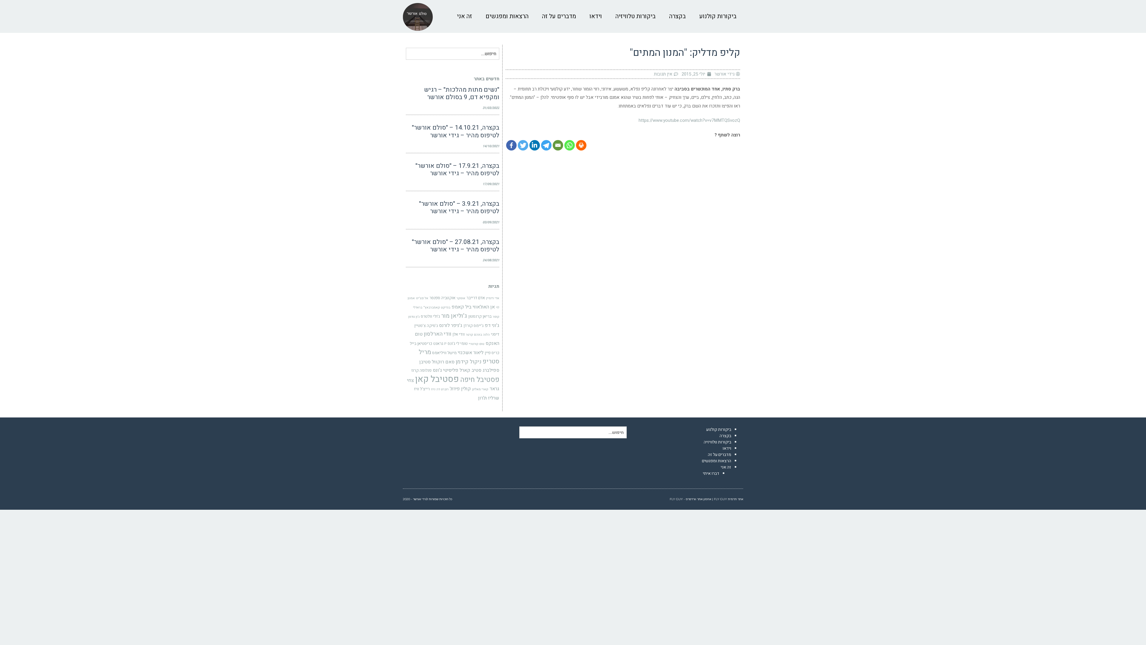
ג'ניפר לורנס (450, 325)
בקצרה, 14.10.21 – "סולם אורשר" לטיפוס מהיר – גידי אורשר (455, 131)
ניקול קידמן (468, 362)
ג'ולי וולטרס (430, 317)
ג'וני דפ (492, 325)
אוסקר (461, 298)
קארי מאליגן (480, 389)
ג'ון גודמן (414, 316)
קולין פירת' (460, 388)
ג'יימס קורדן (473, 326)
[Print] (581, 145)
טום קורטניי (476, 344)
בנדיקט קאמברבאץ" (436, 307)
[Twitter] (523, 145)
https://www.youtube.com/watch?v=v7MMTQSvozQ (689, 120)
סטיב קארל (470, 370)
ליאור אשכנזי (470, 352)
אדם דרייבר (475, 298)
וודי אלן (458, 334)
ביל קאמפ (462, 307)
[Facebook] (511, 145)
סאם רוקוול (443, 362)
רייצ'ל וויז (422, 389)
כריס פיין (492, 353)
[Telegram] (546, 145)
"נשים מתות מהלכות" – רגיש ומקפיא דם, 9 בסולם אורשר (461, 93)
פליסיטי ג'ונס (445, 370)
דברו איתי (711, 473)
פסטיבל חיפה (479, 379)
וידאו (727, 448)
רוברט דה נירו (440, 389)
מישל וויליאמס (444, 353)
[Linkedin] (534, 145)
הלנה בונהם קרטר (478, 334)
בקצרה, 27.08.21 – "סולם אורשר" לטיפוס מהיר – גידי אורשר (455, 245)
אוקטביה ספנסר (442, 298)
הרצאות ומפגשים (716, 461)
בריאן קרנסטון (480, 317)
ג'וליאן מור (454, 316)
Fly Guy (720, 499)
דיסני (495, 334)
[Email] (558, 145)
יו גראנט (439, 344)
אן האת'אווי (484, 307)
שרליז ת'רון (488, 398)
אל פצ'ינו (422, 298)
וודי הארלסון (437, 334)
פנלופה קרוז (421, 371)
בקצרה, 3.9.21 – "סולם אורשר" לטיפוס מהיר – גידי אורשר (459, 207)
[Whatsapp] (569, 145)
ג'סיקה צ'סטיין (426, 326)
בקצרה (725, 436)
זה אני (726, 467)
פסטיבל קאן (437, 379)
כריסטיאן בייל (421, 344)
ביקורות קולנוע (718, 429)
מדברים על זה (719, 455)
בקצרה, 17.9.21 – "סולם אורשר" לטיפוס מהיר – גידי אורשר (457, 169)
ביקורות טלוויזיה (717, 442)
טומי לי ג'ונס (458, 344)
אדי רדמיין (492, 298)
